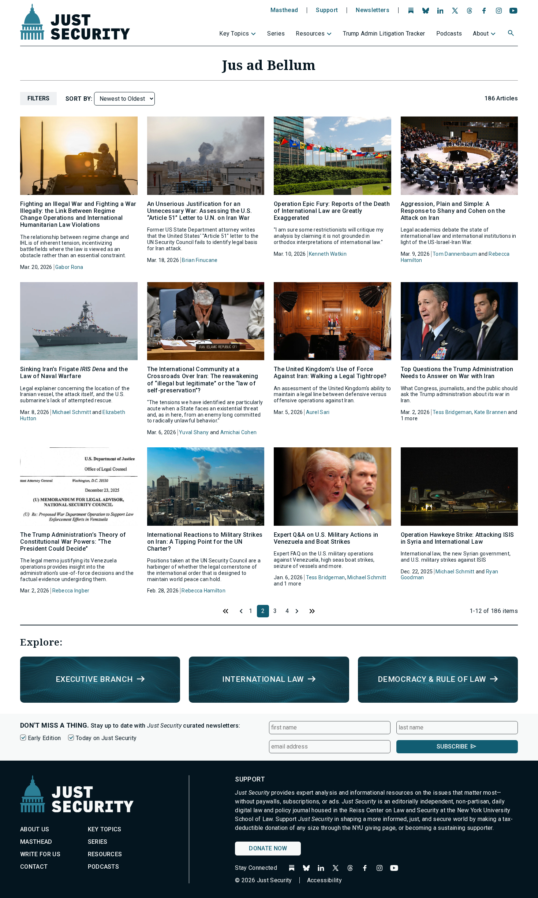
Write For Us (40, 854)
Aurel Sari (318, 412)
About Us (34, 829)
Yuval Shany (194, 432)
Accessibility (324, 880)
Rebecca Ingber (71, 591)
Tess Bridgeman (452, 412)
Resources (310, 33)
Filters (38, 98)
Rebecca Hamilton (203, 591)
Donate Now (268, 848)
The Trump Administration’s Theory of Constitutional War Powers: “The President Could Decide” (73, 541)
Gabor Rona (69, 267)
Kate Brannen (490, 412)
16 (312, 611)
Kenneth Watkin (328, 254)
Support (327, 10)
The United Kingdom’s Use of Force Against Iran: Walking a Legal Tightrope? (330, 373)
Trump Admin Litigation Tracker (384, 33)
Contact (34, 866)
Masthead (284, 10)
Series (276, 33)
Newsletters (372, 10)
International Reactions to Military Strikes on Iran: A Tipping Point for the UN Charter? (205, 541)
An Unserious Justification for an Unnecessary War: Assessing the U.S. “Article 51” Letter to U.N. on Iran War (199, 210)
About (481, 33)
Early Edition (44, 738)
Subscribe (452, 746)
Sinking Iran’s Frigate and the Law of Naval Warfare (74, 373)
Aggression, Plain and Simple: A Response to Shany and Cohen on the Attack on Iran (453, 210)
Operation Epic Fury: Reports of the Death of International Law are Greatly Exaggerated (332, 210)
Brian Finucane (199, 260)
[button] (511, 34)
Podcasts (449, 33)
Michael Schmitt (71, 412)
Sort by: (80, 98)
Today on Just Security (106, 738)
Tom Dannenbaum (455, 254)
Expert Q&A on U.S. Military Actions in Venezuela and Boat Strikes (326, 538)
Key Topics (234, 33)
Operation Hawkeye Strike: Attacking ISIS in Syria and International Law (457, 538)
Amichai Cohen (238, 432)
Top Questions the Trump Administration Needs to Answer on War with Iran (457, 373)
